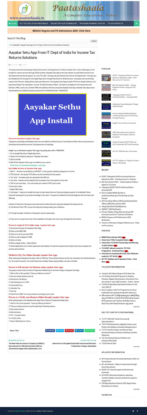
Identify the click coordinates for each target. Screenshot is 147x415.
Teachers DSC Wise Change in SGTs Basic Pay (118, 273)
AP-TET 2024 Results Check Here (125, 151)
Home (14, 23)
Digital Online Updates (45, 411)
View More (136, 307)
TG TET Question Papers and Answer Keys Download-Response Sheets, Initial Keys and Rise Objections (119, 332)
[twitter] (133, 411)
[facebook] (137, 411)
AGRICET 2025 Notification (111, 209)
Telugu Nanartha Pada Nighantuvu (114, 206)
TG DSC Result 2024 (109, 343)
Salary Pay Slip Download (64, 23)
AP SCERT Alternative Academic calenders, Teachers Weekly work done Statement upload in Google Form (119, 378)
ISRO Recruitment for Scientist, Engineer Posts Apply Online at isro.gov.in (124, 134)
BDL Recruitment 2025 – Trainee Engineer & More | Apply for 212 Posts (124, 87)
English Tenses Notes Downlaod (124, 123)
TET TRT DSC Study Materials (33, 23)
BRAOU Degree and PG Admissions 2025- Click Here (54, 30)
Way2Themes (20, 411)
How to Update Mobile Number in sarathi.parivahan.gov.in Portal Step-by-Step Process (125, 115)
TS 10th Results (115, 23)
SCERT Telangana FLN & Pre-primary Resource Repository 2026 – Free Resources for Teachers (126, 77)
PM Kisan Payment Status (92, 23)
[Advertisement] (52, 372)
